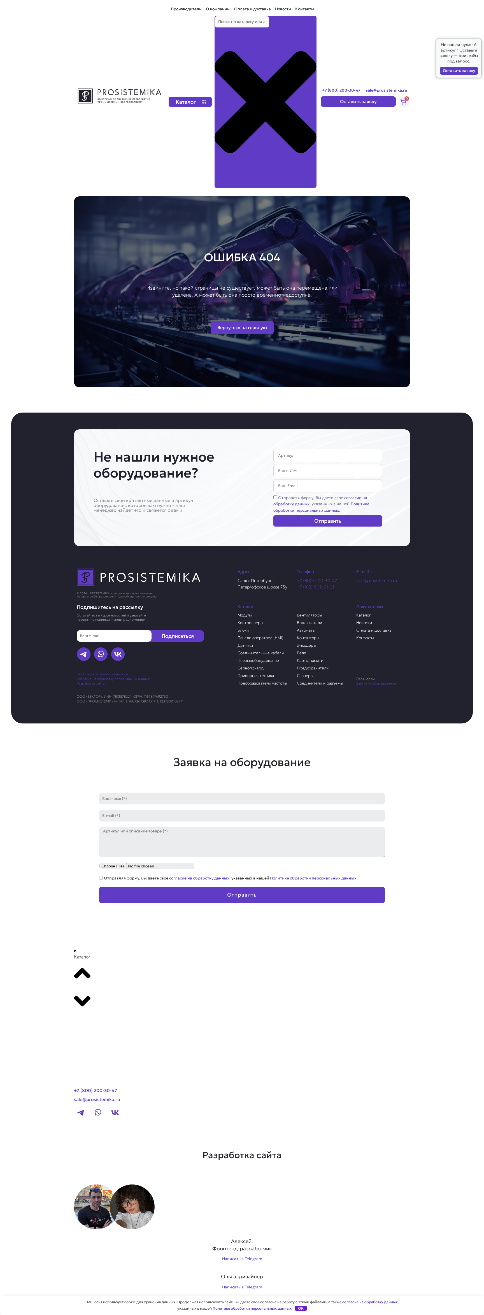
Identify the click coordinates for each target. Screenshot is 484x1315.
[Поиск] (223, 183)
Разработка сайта (90, 683)
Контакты (304, 8)
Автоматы (306, 630)
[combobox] (242, 22)
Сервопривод (251, 668)
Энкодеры (306, 645)
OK (301, 1308)
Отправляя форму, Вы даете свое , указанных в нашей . (321, 504)
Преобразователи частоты (262, 683)
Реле (301, 652)
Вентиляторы (309, 615)
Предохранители (313, 668)
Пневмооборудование (258, 660)
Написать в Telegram (242, 1258)
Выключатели (309, 622)
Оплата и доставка (252, 8)
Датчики (245, 645)
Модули (245, 615)
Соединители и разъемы (320, 683)
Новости (283, 8)
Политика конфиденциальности (102, 674)
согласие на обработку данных (199, 878)
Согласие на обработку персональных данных (113, 679)
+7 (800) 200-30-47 (341, 90)
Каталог (363, 615)
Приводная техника (256, 675)
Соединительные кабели (261, 652)
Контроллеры (250, 622)
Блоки (243, 630)
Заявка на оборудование (376, 683)
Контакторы (308, 637)
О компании (218, 8)
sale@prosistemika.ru (386, 90)
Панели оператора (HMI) (260, 637)
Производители (186, 8)
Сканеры (305, 675)
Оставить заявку (459, 70)
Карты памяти (310, 660)
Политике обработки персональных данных (313, 878)
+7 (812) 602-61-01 (315, 587)
